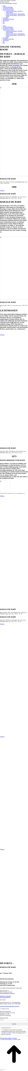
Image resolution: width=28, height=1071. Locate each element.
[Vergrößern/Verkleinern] (5, 1069)
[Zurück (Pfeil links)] (0, 1070)
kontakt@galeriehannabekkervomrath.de (9, 1006)
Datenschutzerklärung (5, 997)
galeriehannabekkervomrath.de (7, 993)
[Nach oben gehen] (14, 1067)
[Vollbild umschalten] (3, 1069)
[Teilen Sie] (2, 1069)
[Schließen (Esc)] (0, 1069)
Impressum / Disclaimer (5, 996)
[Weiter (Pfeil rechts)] (2, 1070)
